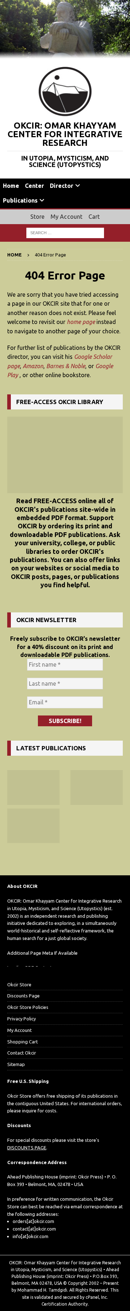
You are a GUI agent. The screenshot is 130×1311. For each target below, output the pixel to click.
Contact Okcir (21, 1052)
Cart (94, 216)
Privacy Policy (21, 1018)
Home (11, 185)
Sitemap (16, 1064)
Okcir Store (19, 984)
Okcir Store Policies (27, 1007)
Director (61, 185)
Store (37, 216)
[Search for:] (65, 232)
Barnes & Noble (65, 366)
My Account (67, 216)
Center (34, 185)
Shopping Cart (22, 1041)
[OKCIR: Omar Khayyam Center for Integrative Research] (65, 54)
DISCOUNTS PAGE (26, 1147)
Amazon (33, 366)
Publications (20, 200)
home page (81, 322)
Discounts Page (23, 995)
